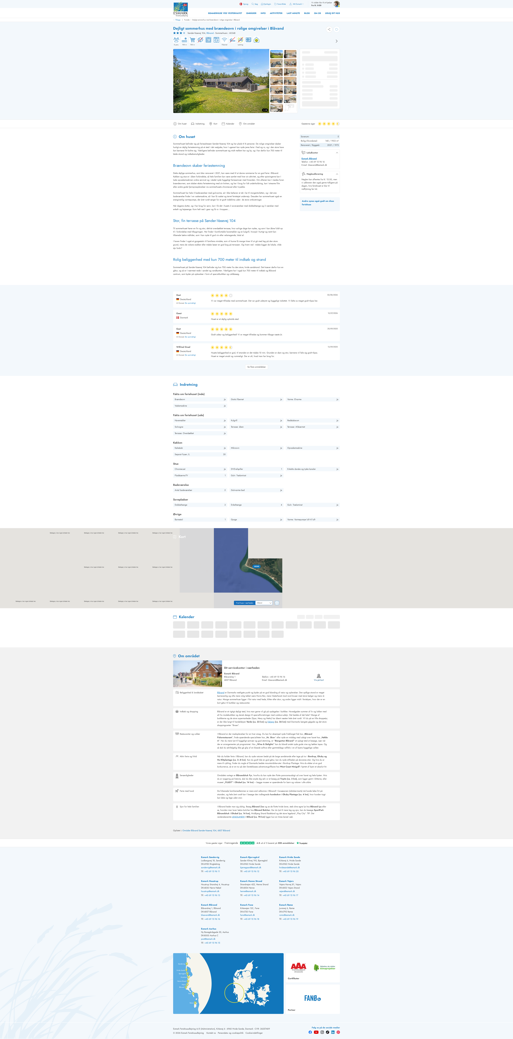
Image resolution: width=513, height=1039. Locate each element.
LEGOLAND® (238, 816)
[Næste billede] (336, 41)
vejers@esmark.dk (287, 891)
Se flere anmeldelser (256, 366)
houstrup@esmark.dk (210, 891)
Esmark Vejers (286, 881)
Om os (317, 13)
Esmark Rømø (286, 904)
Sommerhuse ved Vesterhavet (225, 13)
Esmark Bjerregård (249, 857)
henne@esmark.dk (248, 891)
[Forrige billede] (178, 81)
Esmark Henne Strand (251, 881)
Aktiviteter (276, 13)
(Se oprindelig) (190, 303)
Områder (251, 13)
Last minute (293, 13)
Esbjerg (271, 721)
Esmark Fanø (246, 904)
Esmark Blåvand (309, 158)
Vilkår (510, 607)
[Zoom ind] (509, 597)
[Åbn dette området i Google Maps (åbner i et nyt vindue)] (5, 606)
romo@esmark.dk (286, 915)
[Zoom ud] (509, 602)
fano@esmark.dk (247, 915)
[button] (256, 566)
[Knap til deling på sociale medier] (329, 29)
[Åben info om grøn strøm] (256, 41)
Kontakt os (211, 1032)
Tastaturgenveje (472, 607)
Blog (307, 13)
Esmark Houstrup (209, 881)
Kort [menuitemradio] (495, 532)
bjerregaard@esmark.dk (250, 867)
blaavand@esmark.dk (210, 915)
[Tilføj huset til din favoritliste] (336, 29)
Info (263, 13)
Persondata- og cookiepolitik (230, 1032)
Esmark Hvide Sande (289, 857)
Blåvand (210, 33)
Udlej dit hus (332, 13)
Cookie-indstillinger (254, 1032)
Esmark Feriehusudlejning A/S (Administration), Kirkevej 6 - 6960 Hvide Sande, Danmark (213, 1028)
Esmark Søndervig (210, 857)
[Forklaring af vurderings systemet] (179, 33)
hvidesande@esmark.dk (289, 867)
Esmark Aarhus (208, 928)
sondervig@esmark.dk (210, 867)
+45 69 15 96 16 (277, 676)
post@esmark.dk (208, 938)
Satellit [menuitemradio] (505, 532)
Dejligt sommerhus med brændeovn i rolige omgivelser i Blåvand (216, 20)
